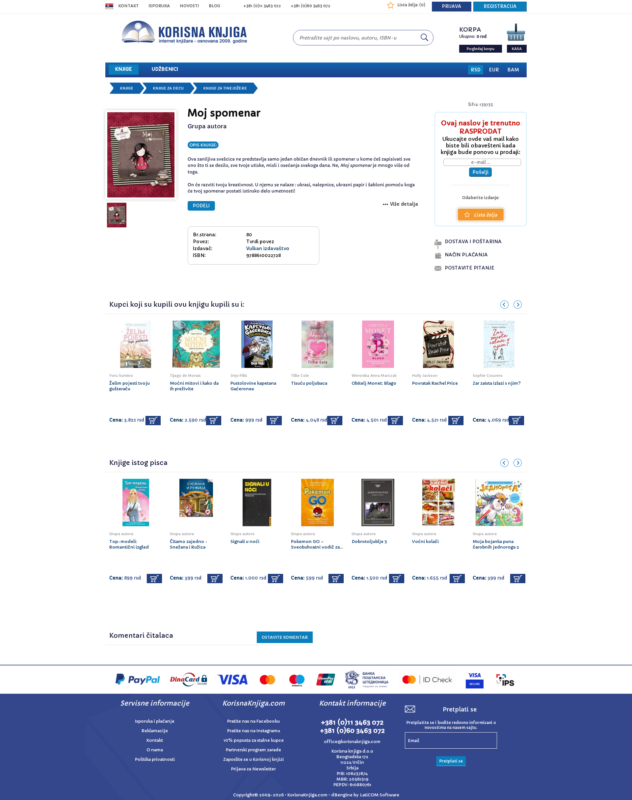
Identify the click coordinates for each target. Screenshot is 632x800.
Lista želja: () (411, 4)
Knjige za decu (168, 88)
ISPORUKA (159, 5)
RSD (476, 70)
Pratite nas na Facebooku (253, 721)
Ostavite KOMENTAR (285, 637)
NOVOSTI (189, 5)
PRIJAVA (451, 6)
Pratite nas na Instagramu (253, 731)
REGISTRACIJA (500, 6)
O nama (154, 750)
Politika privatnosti (155, 759)
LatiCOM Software (379, 795)
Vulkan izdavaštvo (267, 248)
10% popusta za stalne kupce (254, 740)
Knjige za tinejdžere (225, 88)
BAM (513, 70)
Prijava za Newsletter (253, 769)
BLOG (214, 5)
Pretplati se (451, 761)
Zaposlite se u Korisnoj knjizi (253, 759)
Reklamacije (155, 731)
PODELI (201, 206)
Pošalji (480, 172)
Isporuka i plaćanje (154, 721)
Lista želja (485, 215)
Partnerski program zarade (253, 750)
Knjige (126, 88)
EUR (494, 70)
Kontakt (128, 5)
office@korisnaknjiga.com (352, 741)
